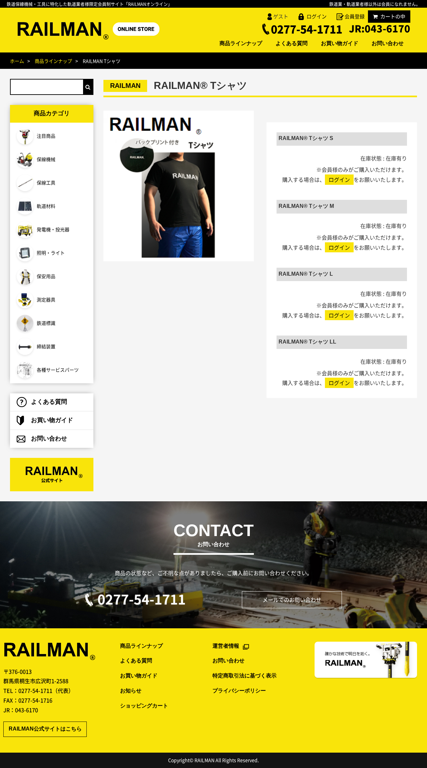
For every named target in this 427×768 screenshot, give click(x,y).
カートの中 (392, 16)
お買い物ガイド (339, 43)
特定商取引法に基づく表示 (244, 676)
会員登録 (355, 16)
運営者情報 (225, 646)
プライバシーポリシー (239, 691)
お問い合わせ (388, 43)
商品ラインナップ (241, 43)
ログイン (317, 16)
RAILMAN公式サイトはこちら (45, 729)
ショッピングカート (144, 706)
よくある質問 (292, 43)
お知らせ (130, 691)
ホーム (17, 60)
